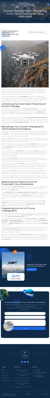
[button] (48, 4)
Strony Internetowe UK (11, 395)
